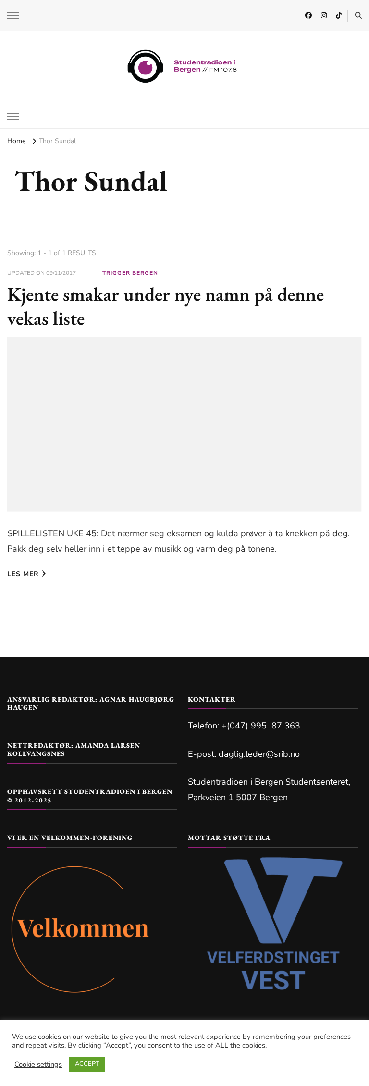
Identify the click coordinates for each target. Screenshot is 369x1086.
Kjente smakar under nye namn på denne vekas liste (165, 306)
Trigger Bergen (130, 273)
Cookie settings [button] (38, 1064)
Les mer (23, 574)
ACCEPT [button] (87, 1064)
